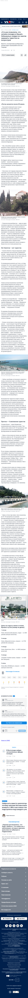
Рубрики (3, 876)
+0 (21, 719)
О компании (4, 887)
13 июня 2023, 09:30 (5, 50)
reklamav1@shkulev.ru (14, 956)
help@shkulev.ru (17, 946)
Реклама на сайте (6, 880)
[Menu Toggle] (1, 22)
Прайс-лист (4, 883)
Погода (20, 19)
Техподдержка (5, 898)
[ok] (14, 925)
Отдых (3, 677)
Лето (19, 677)
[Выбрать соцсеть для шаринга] (25, 55)
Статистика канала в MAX (9, 906)
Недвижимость (5, 19)
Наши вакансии (5, 895)
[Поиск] (19, 22)
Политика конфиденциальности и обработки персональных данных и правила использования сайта (14, 972)
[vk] (10, 925)
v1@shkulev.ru (20, 943)
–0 (25, 708)
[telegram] (6, 925)
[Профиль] (26, 22)
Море (14, 677)
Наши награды (5, 891)
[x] (21, 925)
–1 (25, 719)
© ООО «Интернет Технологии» (14, 988)
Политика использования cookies (14, 964)
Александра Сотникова (12, 671)
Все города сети (6, 909)
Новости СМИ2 (5, 740)
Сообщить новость (7, 872)
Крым (9, 677)
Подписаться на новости (8, 869)
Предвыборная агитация (8, 902)
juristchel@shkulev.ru (16, 945)
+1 (21, 708)
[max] (17, 925)
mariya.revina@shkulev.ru (9, 953)
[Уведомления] (23, 22)
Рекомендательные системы (14, 966)
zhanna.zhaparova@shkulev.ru (9, 951)
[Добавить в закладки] (21, 55)
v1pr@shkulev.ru (22, 960)
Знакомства (13, 19)
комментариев (9, 55)
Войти (6, 731)
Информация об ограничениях (14, 962)
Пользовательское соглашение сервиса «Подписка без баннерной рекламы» (14, 969)
